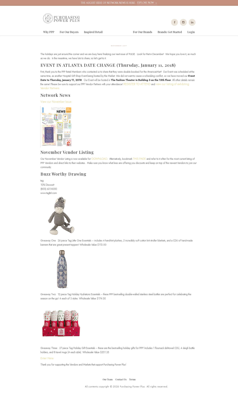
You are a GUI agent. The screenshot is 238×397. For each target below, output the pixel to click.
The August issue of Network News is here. (119, 2)
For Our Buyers (69, 32)
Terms (132, 379)
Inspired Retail (93, 32)
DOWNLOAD (99, 159)
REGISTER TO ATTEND (137, 84)
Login (191, 32)
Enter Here (46, 358)
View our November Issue (55, 102)
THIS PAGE (139, 159)
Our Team (108, 379)
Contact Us (120, 379)
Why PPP (48, 32)
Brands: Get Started (170, 32)
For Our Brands (142, 32)
